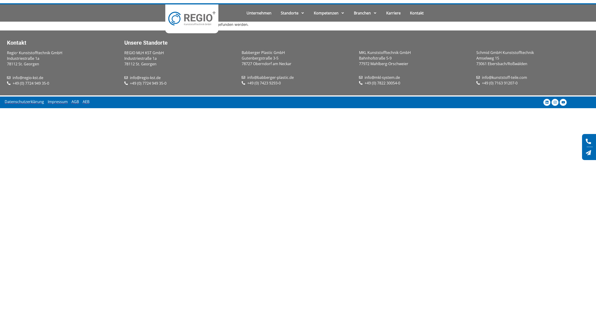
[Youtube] (563, 102)
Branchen (362, 13)
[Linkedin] (546, 102)
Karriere (393, 13)
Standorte (289, 13)
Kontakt (417, 13)
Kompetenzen (326, 13)
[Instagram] (555, 102)
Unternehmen (259, 13)
